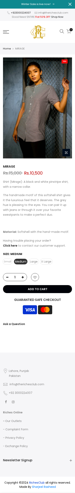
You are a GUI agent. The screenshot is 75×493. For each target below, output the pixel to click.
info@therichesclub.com (53, 12)
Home (7, 48)
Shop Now (57, 17)
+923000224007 (21, 12)
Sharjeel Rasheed (44, 487)
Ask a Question (14, 324)
